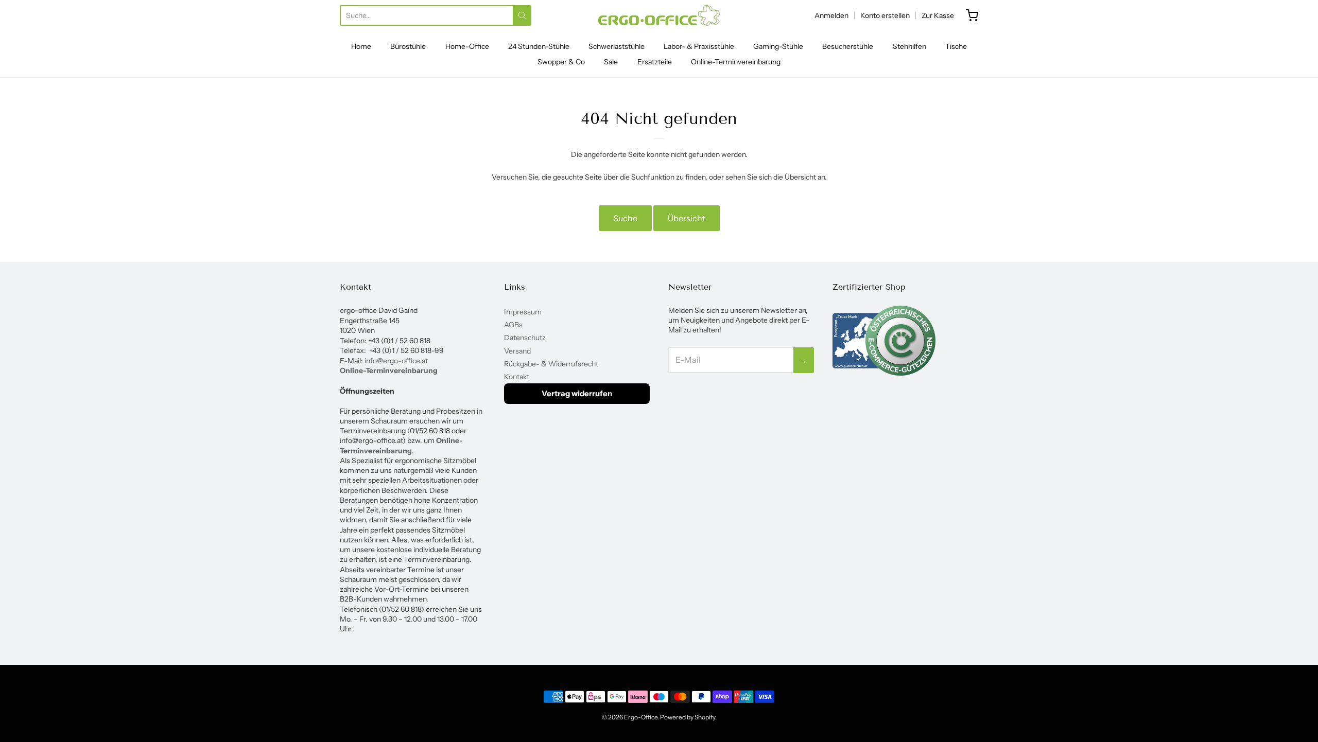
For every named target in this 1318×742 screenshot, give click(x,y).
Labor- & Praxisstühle (699, 46)
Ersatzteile (654, 61)
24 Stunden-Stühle (538, 46)
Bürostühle (408, 46)
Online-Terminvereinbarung (736, 61)
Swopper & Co (561, 61)
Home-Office (467, 46)
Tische (956, 46)
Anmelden (831, 15)
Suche (625, 218)
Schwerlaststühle (616, 46)
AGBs (513, 324)
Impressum (523, 311)
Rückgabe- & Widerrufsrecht (551, 363)
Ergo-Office (640, 717)
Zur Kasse (938, 15)
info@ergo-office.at (396, 360)
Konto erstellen (885, 15)
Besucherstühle (847, 46)
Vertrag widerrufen (577, 393)
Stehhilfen (909, 46)
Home (361, 46)
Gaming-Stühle (778, 46)
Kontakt (516, 376)
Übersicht (686, 218)
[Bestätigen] (522, 15)
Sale (611, 61)
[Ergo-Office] (659, 15)
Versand (517, 351)
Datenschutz (525, 337)
